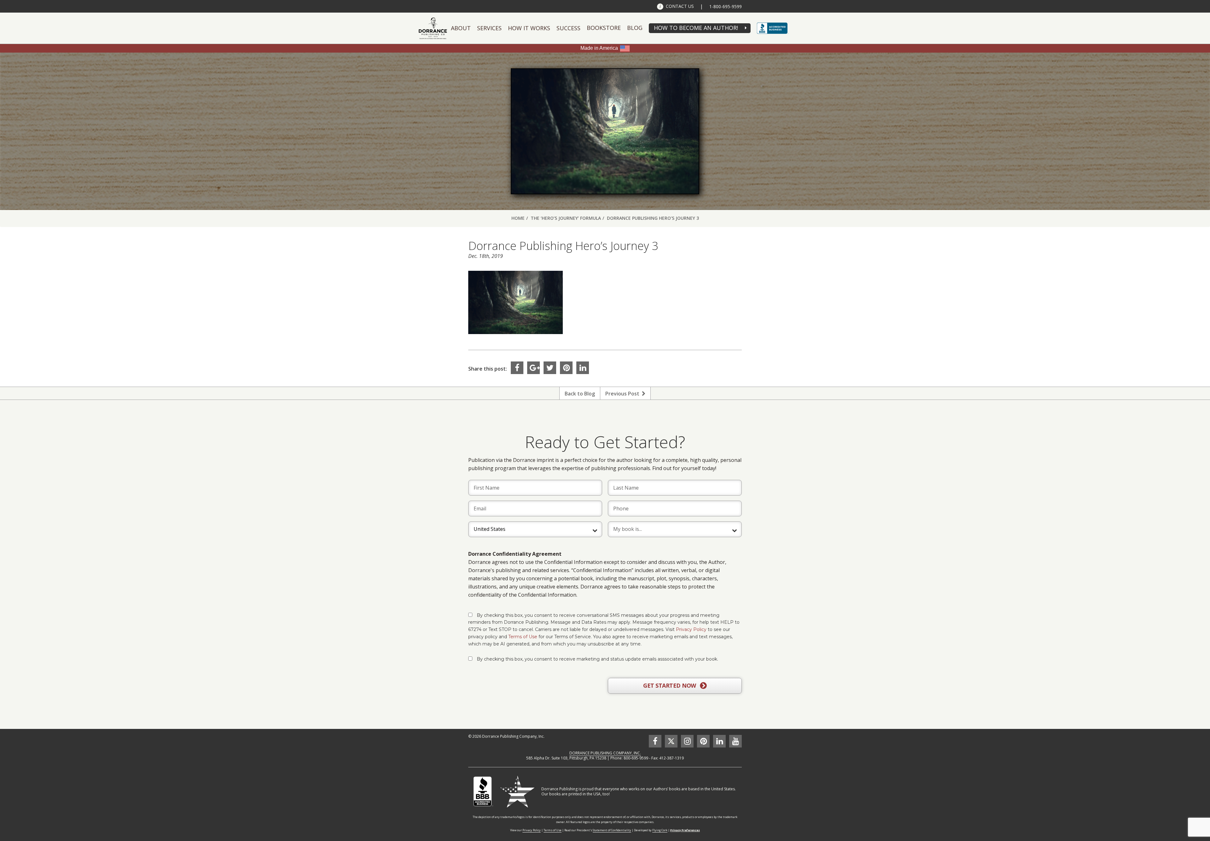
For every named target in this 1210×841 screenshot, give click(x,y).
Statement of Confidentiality (612, 830)
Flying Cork (659, 830)
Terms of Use (522, 636)
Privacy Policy (691, 629)
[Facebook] (517, 367)
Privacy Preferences (685, 830)
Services (489, 28)
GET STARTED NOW (670, 685)
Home (518, 218)
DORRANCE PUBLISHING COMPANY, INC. (605, 753)
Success (568, 28)
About (461, 28)
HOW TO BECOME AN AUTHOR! (696, 27)
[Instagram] (687, 741)
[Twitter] (550, 367)
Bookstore (604, 27)
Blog (634, 27)
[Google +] (533, 367)
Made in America (599, 48)
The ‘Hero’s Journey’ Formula (566, 218)
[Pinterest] (566, 367)
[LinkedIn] (582, 367)
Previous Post (623, 393)
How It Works (529, 28)
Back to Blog (580, 393)
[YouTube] (735, 741)
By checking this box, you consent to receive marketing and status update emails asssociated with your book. (597, 659)
